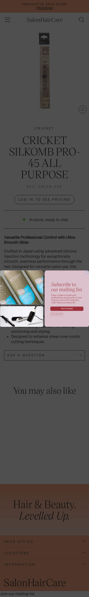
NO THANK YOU (56, 314)
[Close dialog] (87, 272)
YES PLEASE (67, 308)
